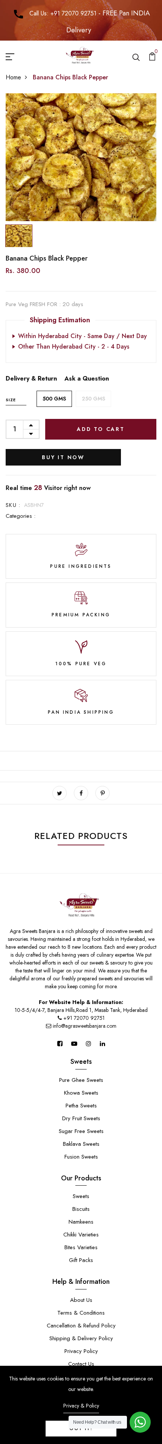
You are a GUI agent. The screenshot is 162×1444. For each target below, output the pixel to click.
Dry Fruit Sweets (81, 1118)
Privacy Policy (81, 1351)
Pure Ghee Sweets (81, 1080)
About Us (81, 1300)
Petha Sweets (81, 1105)
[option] (81, 157)
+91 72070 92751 (84, 1018)
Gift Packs (81, 1260)
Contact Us (81, 1364)
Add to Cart (101, 429)
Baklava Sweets (81, 1144)
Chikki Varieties (81, 1234)
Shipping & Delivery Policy (81, 1338)
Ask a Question (86, 378)
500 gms (54, 398)
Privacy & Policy (81, 1405)
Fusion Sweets (81, 1157)
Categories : (20, 516)
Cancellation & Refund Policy (81, 1325)
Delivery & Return (31, 378)
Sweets (81, 1196)
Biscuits (81, 1209)
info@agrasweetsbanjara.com (83, 1026)
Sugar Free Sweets (81, 1131)
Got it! (81, 1428)
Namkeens (81, 1222)
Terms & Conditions (81, 1313)
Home (13, 77)
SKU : (13, 505)
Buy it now (63, 457)
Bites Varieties (81, 1247)
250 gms (93, 398)
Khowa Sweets (81, 1093)
